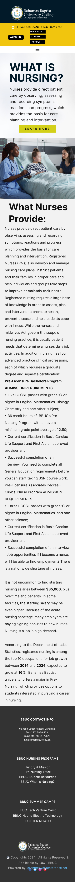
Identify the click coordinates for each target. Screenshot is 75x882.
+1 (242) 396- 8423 (26, 27)
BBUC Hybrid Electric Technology (37, 815)
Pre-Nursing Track (37, 772)
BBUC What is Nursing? (37, 782)
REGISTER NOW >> (37, 821)
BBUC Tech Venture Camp (37, 810)
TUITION (36, 36)
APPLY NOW (36, 31)
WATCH (14, 37)
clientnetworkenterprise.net (47, 868)
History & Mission (37, 767)
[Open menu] (37, 49)
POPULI (36, 42)
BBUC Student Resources (37, 777)
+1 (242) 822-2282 (50, 27)
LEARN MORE (37, 128)
